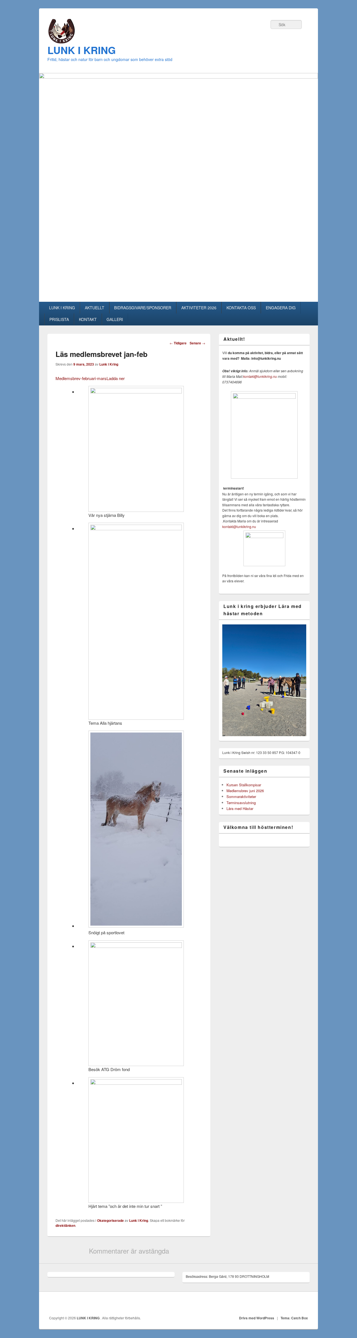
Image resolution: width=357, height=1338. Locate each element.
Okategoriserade (110, 1220)
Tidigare (178, 343)
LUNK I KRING (81, 50)
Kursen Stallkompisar (243, 784)
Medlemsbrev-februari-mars (81, 378)
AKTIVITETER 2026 (198, 307)
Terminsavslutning (241, 802)
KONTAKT (88, 319)
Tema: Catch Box (294, 1317)
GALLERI (115, 319)
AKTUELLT (94, 307)
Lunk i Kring (108, 364)
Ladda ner (116, 378)
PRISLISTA (59, 319)
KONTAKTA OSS (241, 307)
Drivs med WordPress (256, 1317)
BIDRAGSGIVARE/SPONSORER (142, 307)
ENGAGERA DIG (281, 307)
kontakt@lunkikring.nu (260, 376)
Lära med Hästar (239, 808)
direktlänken (65, 1225)
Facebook (303, 1303)
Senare (197, 343)
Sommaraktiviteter (241, 796)
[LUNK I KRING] (61, 42)
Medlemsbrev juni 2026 (245, 790)
